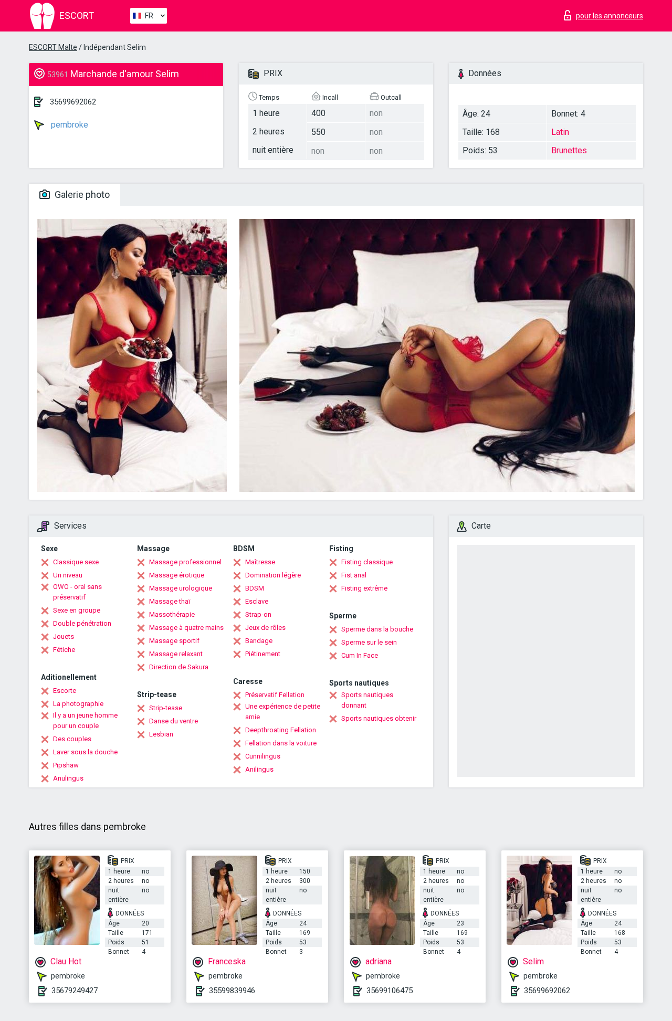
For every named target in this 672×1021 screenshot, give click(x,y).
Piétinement (262, 654)
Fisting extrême (364, 588)
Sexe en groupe (76, 610)
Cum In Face (359, 655)
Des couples (72, 739)
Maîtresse (260, 562)
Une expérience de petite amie (282, 711)
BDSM (254, 588)
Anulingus (68, 778)
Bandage (258, 641)
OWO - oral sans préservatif (77, 592)
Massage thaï (169, 601)
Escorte (64, 690)
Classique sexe (76, 562)
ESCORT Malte (53, 47)
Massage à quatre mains (186, 627)
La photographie (78, 704)
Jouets (63, 636)
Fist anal (353, 575)
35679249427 (74, 990)
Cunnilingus (262, 756)
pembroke (68, 125)
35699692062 (73, 102)
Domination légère (273, 575)
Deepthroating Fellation (280, 730)
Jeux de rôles (265, 627)
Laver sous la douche (85, 752)
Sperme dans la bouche (377, 629)
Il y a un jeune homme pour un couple (85, 720)
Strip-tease (165, 708)
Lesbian (161, 734)
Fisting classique (367, 562)
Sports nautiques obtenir (378, 718)
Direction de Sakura (178, 667)
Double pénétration (82, 623)
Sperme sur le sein (369, 642)
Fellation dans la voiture (281, 743)
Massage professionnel (185, 562)
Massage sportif (174, 641)
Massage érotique (176, 575)
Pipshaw (66, 765)
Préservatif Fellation (274, 695)
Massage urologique (180, 588)
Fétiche (64, 650)
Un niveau (67, 575)
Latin (560, 132)
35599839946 (232, 990)
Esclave (256, 601)
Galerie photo (81, 194)
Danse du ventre (173, 721)
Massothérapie (172, 614)
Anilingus (259, 769)
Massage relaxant (176, 654)
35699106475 (389, 990)
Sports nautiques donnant (367, 700)
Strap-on (258, 614)
